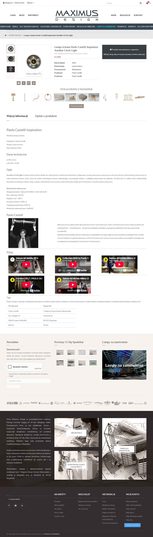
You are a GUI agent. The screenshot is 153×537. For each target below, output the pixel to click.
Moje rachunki (130, 509)
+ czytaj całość (14, 499)
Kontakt (138, 15)
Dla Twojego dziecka (29, 26)
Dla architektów (145, 26)
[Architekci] (76, 432)
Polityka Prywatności (109, 509)
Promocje (121, 26)
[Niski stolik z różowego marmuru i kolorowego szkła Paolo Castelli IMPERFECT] (93, 97)
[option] (11, 49)
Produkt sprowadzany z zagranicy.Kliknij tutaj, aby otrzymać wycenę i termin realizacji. (124, 51)
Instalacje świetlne (86, 26)
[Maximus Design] (76, 15)
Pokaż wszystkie (76, 106)
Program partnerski (108, 512)
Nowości (132, 26)
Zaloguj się (8, 3)
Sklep (21, 15)
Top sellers (57, 509)
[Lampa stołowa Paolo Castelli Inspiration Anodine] (128, 97)
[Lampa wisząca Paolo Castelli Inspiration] (105, 97)
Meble (15, 26)
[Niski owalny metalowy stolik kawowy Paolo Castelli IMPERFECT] (70, 97)
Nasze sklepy (58, 512)
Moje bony (129, 520)
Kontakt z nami (59, 516)
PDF (28, 83)
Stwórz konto (19, 3)
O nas (13, 15)
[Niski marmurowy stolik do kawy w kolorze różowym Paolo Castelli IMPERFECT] (59, 97)
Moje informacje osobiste (134, 516)
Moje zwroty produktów (133, 505)
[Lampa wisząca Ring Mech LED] (93, 362)
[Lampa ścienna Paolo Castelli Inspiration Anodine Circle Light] (11, 49)
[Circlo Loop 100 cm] (60, 362)
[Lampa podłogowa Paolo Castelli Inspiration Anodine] (24, 97)
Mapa (113, 15)
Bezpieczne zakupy (84, 505)
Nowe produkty (59, 505)
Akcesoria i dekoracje (51, 26)
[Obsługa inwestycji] (124, 449)
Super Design (69, 26)
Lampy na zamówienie (106, 26)
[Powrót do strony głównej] (5, 35)
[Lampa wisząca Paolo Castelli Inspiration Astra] (139, 97)
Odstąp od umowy (132, 525)
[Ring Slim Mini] (71, 352)
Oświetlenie (5, 26)
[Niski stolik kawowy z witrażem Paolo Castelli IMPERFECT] (82, 97)
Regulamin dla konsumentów (87, 501)
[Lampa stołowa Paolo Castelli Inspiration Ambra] (13, 97)
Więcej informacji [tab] (17, 115)
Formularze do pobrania (110, 523)
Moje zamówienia (131, 501)
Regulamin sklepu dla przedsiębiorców (109, 517)
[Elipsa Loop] (93, 352)
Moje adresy (130, 512)
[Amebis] (82, 362)
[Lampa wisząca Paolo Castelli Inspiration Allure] (116, 97)
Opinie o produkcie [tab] (46, 115)
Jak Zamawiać (83, 509)
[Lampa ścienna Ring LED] (82, 352)
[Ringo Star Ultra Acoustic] (71, 362)
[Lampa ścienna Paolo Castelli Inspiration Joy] (47, 97)
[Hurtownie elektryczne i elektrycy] (76, 465)
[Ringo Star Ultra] (60, 352)
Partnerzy (33, 15)
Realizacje (125, 15)
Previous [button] (8, 76)
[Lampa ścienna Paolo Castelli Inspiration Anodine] (36, 97)
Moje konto (132, 494)
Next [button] (12, 76)
